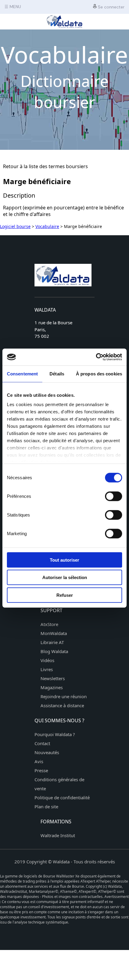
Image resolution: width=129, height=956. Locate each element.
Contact (42, 743)
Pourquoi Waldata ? (54, 734)
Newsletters (52, 678)
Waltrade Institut (57, 835)
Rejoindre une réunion (63, 696)
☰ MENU (12, 6)
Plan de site (46, 806)
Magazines (51, 687)
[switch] (113, 496)
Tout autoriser (64, 559)
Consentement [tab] (22, 373)
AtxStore (49, 624)
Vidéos (47, 660)
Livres (46, 669)
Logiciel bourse (15, 226)
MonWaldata (53, 633)
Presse (41, 770)
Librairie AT (52, 642)
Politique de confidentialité (62, 797)
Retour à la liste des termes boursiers (45, 166)
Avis (38, 761)
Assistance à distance (62, 705)
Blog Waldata (54, 651)
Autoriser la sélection (64, 577)
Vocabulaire (47, 226)
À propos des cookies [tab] (99, 373)
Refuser (64, 594)
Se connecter (110, 7)
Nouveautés (46, 752)
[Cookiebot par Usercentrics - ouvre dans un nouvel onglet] (96, 357)
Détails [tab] (57, 373)
